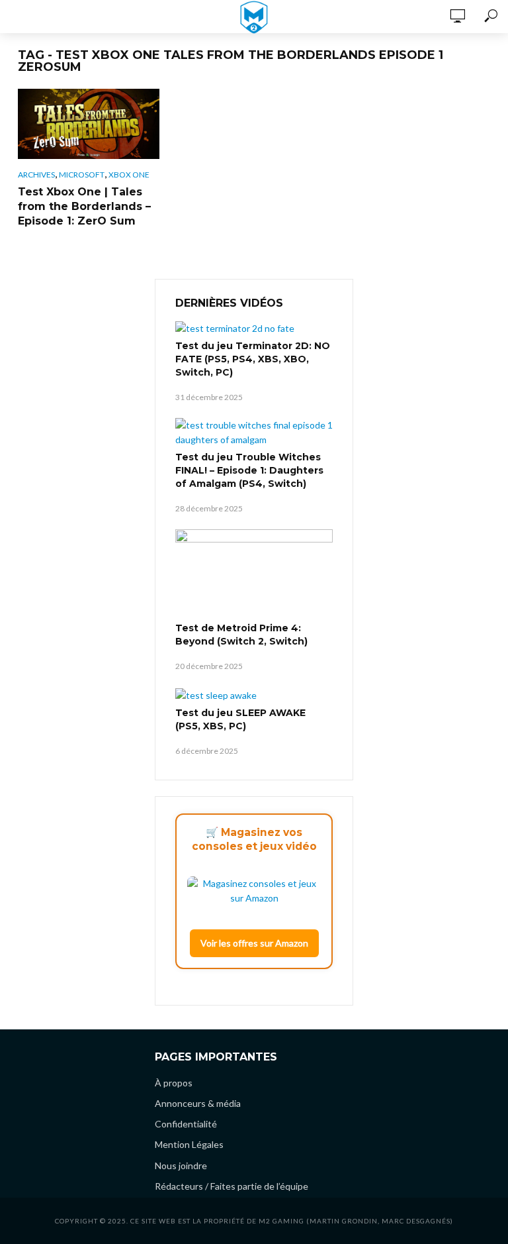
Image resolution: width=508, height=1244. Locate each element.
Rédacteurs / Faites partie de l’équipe (231, 1186)
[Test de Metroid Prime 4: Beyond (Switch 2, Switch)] (254, 573)
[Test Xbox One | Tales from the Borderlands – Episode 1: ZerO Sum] (88, 124)
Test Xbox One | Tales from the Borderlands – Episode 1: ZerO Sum (84, 206)
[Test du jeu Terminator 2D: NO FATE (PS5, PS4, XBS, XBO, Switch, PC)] (254, 328)
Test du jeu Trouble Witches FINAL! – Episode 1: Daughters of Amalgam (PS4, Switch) (249, 470)
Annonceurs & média (198, 1103)
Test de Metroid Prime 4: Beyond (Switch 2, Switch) (241, 634)
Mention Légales (189, 1144)
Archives (36, 175)
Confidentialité (186, 1123)
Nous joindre (181, 1165)
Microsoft (82, 175)
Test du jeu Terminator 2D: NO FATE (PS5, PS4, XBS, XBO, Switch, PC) (252, 359)
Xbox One (128, 175)
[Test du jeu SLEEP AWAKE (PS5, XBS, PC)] (254, 694)
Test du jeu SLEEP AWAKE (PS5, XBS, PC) (240, 719)
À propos (173, 1082)
